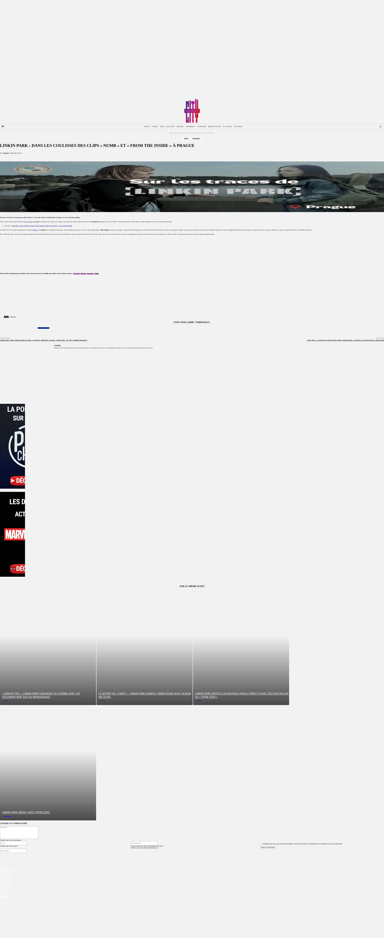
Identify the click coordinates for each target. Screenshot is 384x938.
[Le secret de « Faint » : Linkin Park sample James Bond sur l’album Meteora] (144, 647)
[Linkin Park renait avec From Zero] (48, 762)
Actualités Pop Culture (6, 868)
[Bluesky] (9, 99)
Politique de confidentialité (37, 905)
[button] (380, 126)
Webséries (196, 138)
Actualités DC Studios (6, 885)
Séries (176, 133)
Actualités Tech (4, 881)
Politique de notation (52, 905)
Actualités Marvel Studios (7, 884)
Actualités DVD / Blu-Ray (7, 873)
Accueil (172, 133)
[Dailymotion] (16, 99)
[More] (41, 157)
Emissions (3, 895)
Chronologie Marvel (6, 898)
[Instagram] (12, 99)
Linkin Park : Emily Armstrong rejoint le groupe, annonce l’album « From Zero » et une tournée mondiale (43, 340)
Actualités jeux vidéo (6, 876)
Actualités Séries (4, 872)
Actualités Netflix (5, 887)
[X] (27, 157)
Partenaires (71, 905)
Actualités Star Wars (6, 889)
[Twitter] (5, 99)
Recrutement (63, 905)
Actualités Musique (5, 878)
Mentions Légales (23, 905)
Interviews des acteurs (6, 893)
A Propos (8, 905)
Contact (14, 905)
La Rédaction (4, 896)
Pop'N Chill (79, 905)
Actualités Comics (5, 879)
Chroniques (3, 892)
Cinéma (5, 701)
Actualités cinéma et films (7, 870)
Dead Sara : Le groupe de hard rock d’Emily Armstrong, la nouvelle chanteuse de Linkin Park (345, 340)
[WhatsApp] (34, 157)
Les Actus (103, 701)
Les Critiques (7, 816)
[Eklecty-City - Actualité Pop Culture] (192, 111)
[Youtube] (20, 99)
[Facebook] (1, 99)
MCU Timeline (88, 905)
